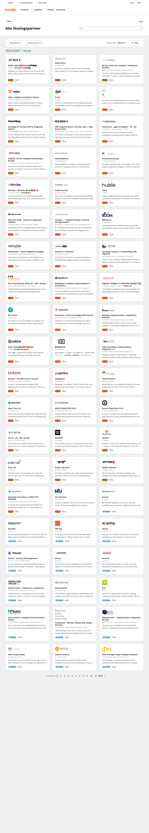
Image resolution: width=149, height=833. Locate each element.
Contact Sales (42, 3)
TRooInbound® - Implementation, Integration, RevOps (121, 618)
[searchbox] (111, 28)
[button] (141, 21)
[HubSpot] (10, 9)
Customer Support (27, 3)
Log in (132, 3)
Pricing (50, 10)
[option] (14, 43)
